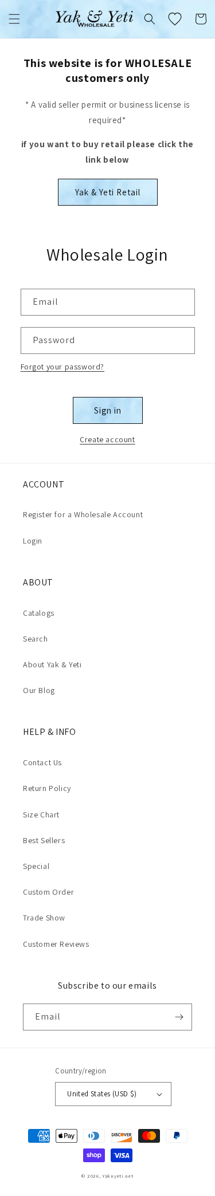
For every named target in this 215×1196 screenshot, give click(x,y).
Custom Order (48, 892)
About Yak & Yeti (52, 664)
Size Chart (41, 814)
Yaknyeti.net (117, 1176)
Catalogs (38, 613)
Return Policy (47, 788)
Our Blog (39, 690)
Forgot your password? (63, 366)
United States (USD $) (101, 1094)
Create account (107, 439)
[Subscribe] (178, 1017)
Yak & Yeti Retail (107, 192)
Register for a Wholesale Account (83, 514)
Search (35, 639)
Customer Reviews (56, 944)
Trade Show (44, 917)
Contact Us (42, 762)
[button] (14, 19)
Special (36, 866)
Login (32, 541)
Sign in (108, 410)
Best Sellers (44, 840)
